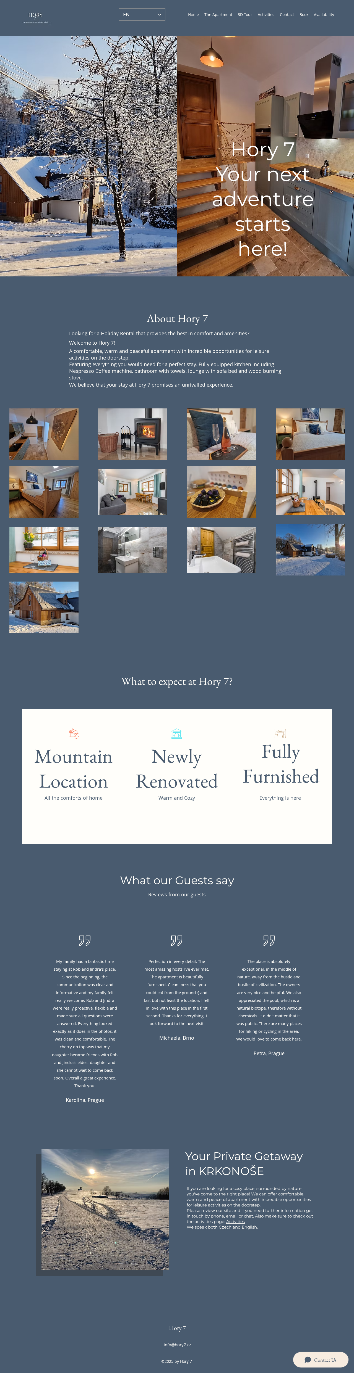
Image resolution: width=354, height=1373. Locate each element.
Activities (235, 1221)
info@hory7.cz (177, 1344)
